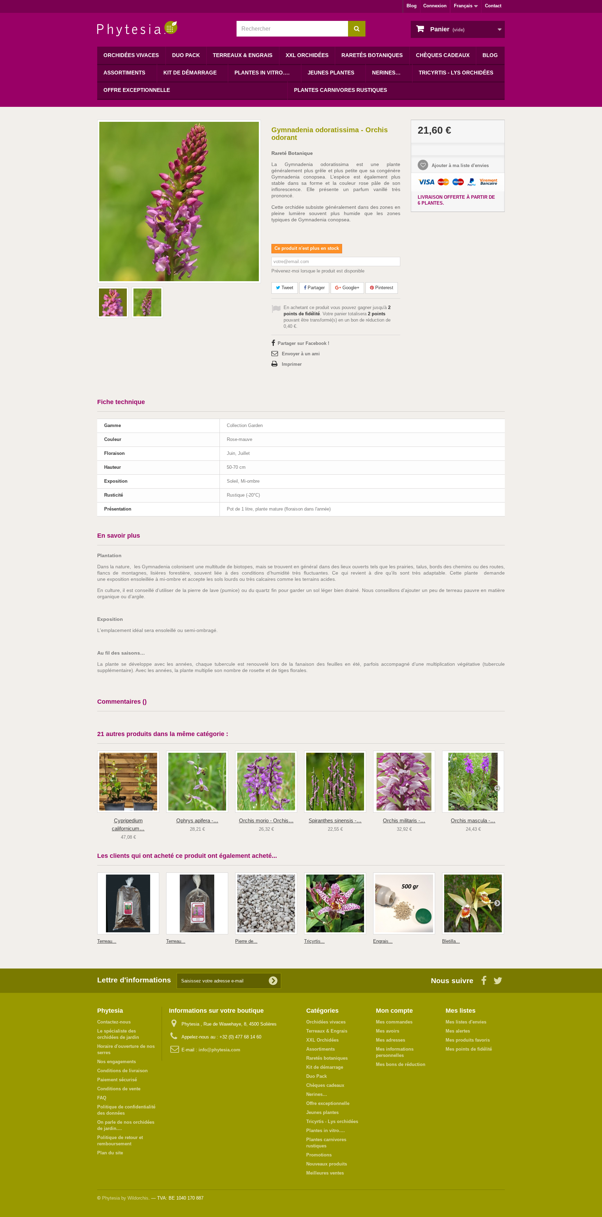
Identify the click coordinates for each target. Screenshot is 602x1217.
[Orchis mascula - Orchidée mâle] (473, 782)
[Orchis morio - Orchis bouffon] (266, 782)
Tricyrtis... (314, 941)
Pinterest (383, 287)
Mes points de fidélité (469, 1049)
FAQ (101, 1097)
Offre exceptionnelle (136, 90)
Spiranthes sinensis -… (335, 820)
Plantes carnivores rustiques (340, 90)
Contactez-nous (114, 1022)
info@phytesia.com (219, 1049)
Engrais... (383, 941)
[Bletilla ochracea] (473, 903)
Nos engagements (116, 1061)
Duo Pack (186, 55)
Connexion (435, 5)
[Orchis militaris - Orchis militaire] (404, 782)
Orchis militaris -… (404, 820)
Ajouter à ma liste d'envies (459, 165)
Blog (412, 5)
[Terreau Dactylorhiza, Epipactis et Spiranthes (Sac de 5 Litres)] (128, 903)
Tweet (286, 287)
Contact (493, 5)
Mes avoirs (387, 1031)
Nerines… (386, 73)
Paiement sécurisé (117, 1079)
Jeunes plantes (331, 73)
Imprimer (292, 364)
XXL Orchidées (307, 55)
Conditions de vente (118, 1088)
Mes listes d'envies (466, 1022)
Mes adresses (390, 1040)
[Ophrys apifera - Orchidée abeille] (197, 782)
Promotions (319, 1154)
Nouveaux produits (326, 1164)
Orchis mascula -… (473, 820)
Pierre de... (246, 941)
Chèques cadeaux (443, 55)
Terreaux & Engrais (242, 55)
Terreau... (106, 941)
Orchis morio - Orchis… (266, 820)
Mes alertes (458, 1031)
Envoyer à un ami (301, 353)
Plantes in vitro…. (262, 73)
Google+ (350, 287)
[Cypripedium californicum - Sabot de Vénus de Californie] (128, 782)
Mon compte (394, 1010)
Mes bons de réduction (400, 1064)
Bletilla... (451, 941)
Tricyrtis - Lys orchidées (456, 73)
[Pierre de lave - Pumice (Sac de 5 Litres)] (266, 903)
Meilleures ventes (325, 1173)
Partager (315, 287)
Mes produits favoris (468, 1040)
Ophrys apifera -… (197, 820)
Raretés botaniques (372, 55)
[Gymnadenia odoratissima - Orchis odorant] (113, 302)
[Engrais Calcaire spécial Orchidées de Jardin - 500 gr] (404, 903)
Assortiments (124, 73)
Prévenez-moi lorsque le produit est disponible (317, 271)
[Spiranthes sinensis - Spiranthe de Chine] (335, 782)
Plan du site (110, 1152)
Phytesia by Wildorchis (125, 1198)
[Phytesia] (161, 29)
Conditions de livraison (122, 1070)
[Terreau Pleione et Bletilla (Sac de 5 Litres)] (197, 903)
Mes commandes (394, 1022)
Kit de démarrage (190, 73)
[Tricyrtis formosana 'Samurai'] (335, 903)
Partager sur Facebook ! (303, 343)
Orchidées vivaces (131, 55)
